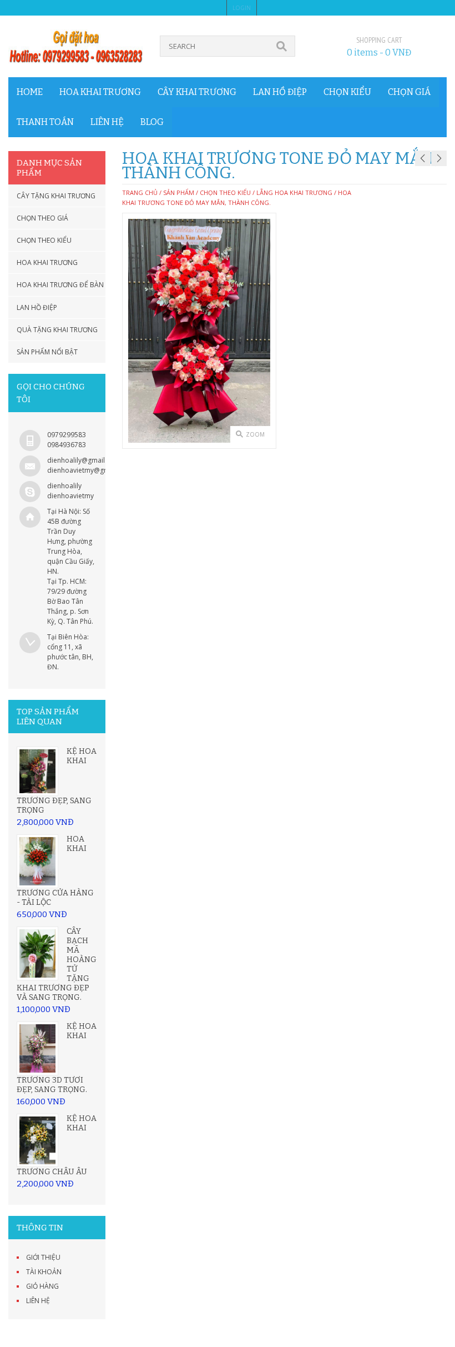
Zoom (255, 434)
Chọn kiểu (347, 92)
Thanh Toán (45, 122)
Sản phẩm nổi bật (47, 352)
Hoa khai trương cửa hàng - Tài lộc (55, 870)
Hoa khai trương (100, 92)
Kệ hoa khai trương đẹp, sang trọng (57, 781)
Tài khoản (44, 1271)
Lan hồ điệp (280, 92)
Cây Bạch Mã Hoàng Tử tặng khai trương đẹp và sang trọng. (57, 964)
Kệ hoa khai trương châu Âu (57, 1145)
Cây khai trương (197, 92)
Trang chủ (140, 192)
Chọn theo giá (42, 218)
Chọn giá (409, 92)
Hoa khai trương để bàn (60, 284)
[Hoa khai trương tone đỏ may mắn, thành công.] (199, 331)
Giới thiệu (43, 1257)
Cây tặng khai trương (56, 196)
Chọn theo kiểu (44, 240)
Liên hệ (107, 122)
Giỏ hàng (42, 1286)
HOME (30, 92)
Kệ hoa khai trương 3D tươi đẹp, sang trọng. (57, 1057)
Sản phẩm (178, 192)
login (241, 8)
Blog (152, 122)
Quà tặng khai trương (57, 329)
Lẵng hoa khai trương (294, 192)
